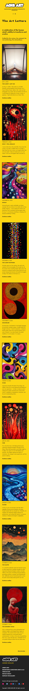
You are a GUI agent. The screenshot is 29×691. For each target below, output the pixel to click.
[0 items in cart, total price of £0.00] (15, 14)
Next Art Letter (22, 651)
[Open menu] (13, 14)
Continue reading (6, 98)
